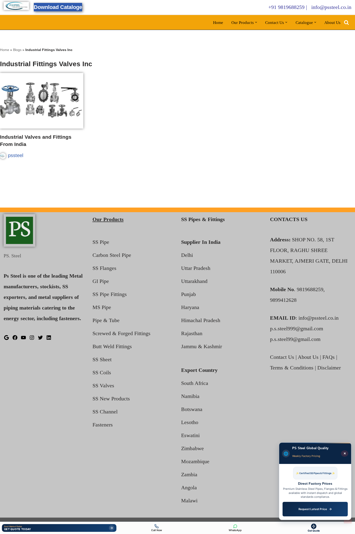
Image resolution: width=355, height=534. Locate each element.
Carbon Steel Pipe (111, 255)
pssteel (15, 155)
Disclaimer (329, 368)
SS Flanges (104, 268)
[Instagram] (32, 339)
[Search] (346, 22)
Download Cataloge (58, 7)
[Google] (6, 339)
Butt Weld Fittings (112, 346)
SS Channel (105, 412)
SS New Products (111, 399)
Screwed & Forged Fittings (121, 333)
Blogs (17, 50)
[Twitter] (40, 339)
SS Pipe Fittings (109, 294)
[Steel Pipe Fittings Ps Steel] (16, 6)
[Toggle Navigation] (348, 520)
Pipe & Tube (106, 320)
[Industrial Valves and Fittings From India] (41, 101)
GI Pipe (100, 281)
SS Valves (103, 385)
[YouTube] (23, 339)
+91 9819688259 (286, 7)
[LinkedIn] (49, 339)
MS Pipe (101, 307)
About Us (332, 22)
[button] (256, 22)
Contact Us (282, 357)
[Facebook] (15, 339)
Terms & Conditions (291, 368)
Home (218, 22)
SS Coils (101, 372)
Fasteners (102, 425)
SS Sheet (102, 359)
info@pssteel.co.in (331, 7)
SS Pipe (100, 242)
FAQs (328, 357)
